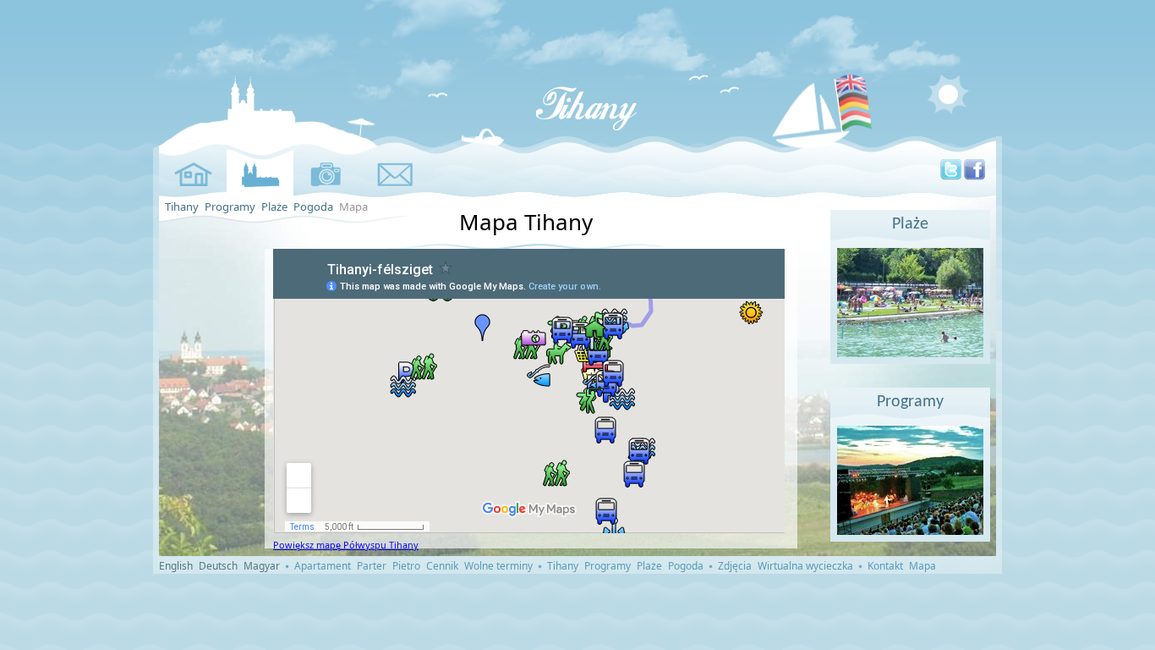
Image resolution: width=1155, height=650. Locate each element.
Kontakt (885, 566)
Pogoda (313, 206)
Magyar (262, 566)
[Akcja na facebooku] (974, 176)
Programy (230, 206)
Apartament (322, 566)
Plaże (274, 206)
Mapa (922, 566)
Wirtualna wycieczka (805, 566)
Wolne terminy (498, 566)
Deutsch (218, 566)
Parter (371, 566)
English (176, 566)
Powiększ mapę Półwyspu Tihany (346, 544)
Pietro (406, 566)
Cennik (442, 566)
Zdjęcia (735, 566)
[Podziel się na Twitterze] (950, 176)
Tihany (182, 206)
